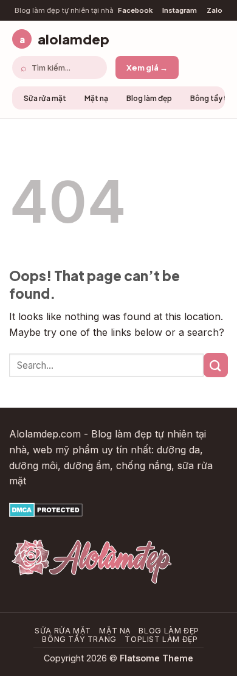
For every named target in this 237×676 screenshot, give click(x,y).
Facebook (135, 10)
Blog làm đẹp (149, 98)
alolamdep (64, 38)
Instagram (179, 10)
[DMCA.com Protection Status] (46, 509)
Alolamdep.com (45, 434)
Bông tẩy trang (79, 639)
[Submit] (216, 365)
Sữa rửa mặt (45, 98)
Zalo (214, 10)
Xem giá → (147, 67)
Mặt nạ (96, 98)
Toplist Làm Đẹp (161, 639)
